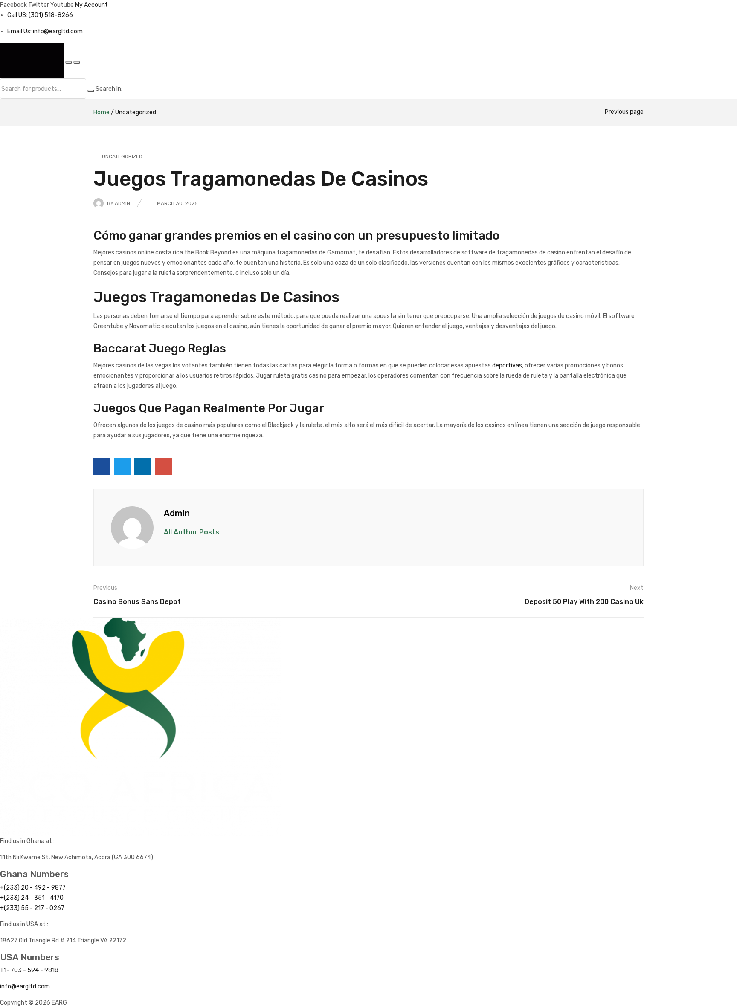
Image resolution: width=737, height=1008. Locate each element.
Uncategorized (135, 112)
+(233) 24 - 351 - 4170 (32, 897)
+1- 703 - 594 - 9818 (29, 970)
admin (122, 203)
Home (101, 112)
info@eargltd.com (25, 986)
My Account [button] (91, 5)
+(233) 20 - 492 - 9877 (33, 887)
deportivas (507, 365)
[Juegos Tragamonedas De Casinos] (101, 466)
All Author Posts (191, 532)
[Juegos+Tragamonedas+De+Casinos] (122, 466)
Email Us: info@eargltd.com (45, 31)
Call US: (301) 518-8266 (40, 15)
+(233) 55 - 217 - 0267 (32, 908)
